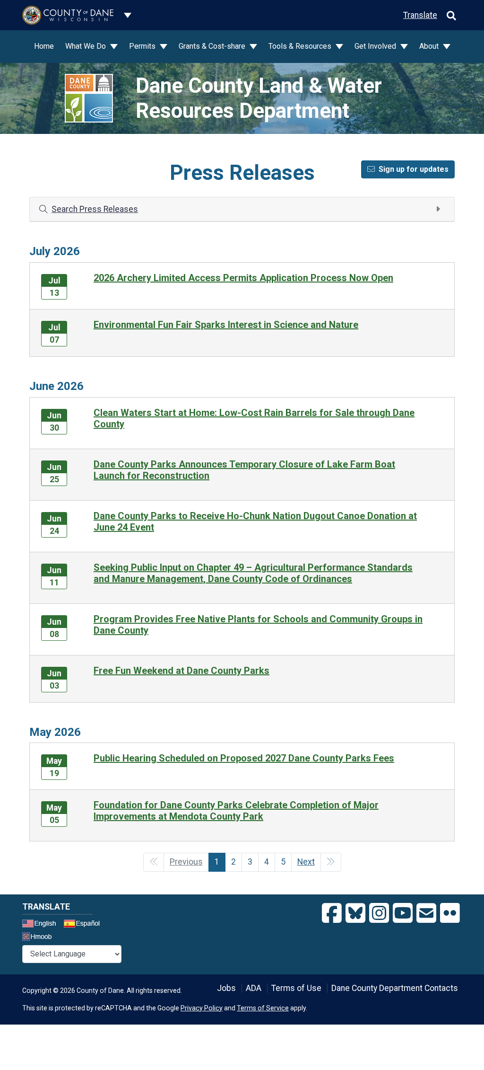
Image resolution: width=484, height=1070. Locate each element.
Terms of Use (296, 988)
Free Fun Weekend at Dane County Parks (181, 670)
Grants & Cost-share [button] (213, 46)
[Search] (451, 15)
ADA (253, 988)
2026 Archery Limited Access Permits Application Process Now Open (243, 277)
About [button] (430, 46)
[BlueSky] (355, 913)
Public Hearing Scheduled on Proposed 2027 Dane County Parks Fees (244, 758)
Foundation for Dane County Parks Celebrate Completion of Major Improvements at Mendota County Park (236, 810)
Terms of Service (263, 1008)
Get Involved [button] (376, 46)
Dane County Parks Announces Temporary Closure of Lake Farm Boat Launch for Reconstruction (244, 470)
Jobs (226, 988)
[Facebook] (332, 913)
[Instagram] (379, 913)
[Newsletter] (426, 913)
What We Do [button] (86, 46)
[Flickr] (450, 913)
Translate (420, 15)
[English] (42, 925)
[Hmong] (40, 937)
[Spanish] (84, 925)
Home (44, 46)
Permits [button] (143, 46)
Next (306, 862)
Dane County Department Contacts (394, 988)
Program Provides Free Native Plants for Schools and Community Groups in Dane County (258, 624)
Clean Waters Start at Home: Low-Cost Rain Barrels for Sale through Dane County (254, 418)
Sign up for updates (414, 169)
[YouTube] (403, 913)
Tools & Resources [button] (300, 46)
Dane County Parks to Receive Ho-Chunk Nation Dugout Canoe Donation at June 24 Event (255, 521)
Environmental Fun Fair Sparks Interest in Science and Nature (226, 324)
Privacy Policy (202, 1008)
